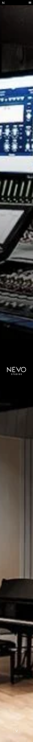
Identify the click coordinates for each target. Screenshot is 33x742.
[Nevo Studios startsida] (3, 3)
